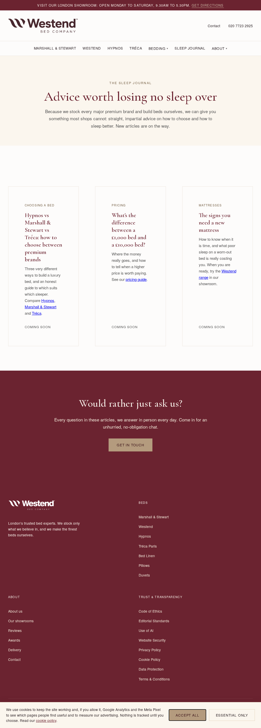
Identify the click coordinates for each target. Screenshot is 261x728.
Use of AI (146, 630)
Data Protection (151, 669)
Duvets (144, 575)
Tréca (135, 48)
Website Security (152, 640)
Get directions (208, 5)
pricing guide (136, 279)
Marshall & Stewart (55, 48)
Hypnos (115, 48)
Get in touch (130, 444)
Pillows (144, 565)
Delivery (14, 649)
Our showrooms (21, 620)
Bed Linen (147, 555)
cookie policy (46, 720)
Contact (214, 25)
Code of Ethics (150, 611)
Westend (92, 48)
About (219, 48)
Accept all (187, 715)
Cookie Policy (149, 659)
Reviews (15, 630)
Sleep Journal (190, 48)
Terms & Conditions (154, 678)
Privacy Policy (150, 649)
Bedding (158, 48)
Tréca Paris (148, 546)
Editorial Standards (154, 620)
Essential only (232, 715)
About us (15, 611)
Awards (14, 640)
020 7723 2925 (240, 25)
